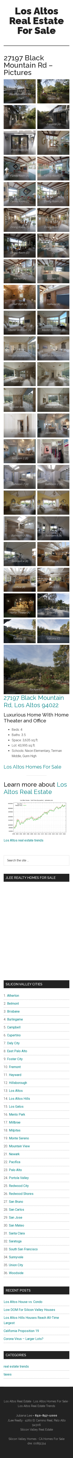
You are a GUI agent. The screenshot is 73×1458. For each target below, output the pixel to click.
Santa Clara (17, 1233)
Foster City (15, 1059)
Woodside (16, 1273)
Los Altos (16, 1091)
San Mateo (16, 1225)
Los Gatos (16, 1106)
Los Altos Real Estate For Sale (36, 20)
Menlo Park (17, 1114)
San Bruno (16, 1202)
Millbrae (14, 1122)
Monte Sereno (19, 1138)
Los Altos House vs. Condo (23, 1302)
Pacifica (14, 1162)
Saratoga (15, 1241)
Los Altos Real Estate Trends (36, 1406)
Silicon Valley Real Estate (36, 1429)
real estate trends (16, 1366)
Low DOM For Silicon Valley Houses (29, 1310)
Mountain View (19, 1146)
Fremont (15, 1067)
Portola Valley (19, 1178)
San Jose (15, 1217)
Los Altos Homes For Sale (32, 767)
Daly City (13, 1043)
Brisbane (13, 1011)
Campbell (13, 1027)
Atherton (13, 996)
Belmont (13, 1003)
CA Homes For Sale (51, 1439)
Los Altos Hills (19, 1099)
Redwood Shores (21, 1194)
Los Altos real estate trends (23, 840)
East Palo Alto (17, 1051)
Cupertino (14, 1035)
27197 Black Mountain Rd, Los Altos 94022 (34, 701)
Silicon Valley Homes (22, 1439)
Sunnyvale (16, 1257)
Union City (16, 1265)
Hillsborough (18, 1083)
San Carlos (16, 1210)
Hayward (15, 1075)
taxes (8, 1374)
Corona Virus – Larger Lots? (23, 1339)
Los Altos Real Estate (35, 788)
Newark (14, 1154)
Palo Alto (15, 1170)
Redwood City (19, 1186)
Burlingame (15, 1019)
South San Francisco (23, 1249)
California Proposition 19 (21, 1331)
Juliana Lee (24, 1415)
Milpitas (14, 1130)
